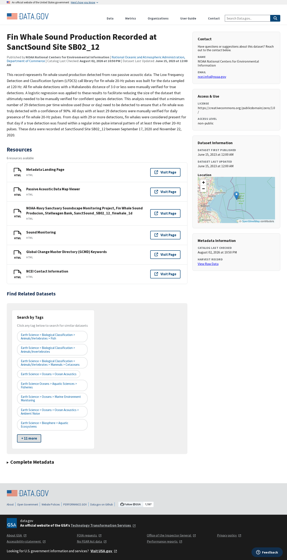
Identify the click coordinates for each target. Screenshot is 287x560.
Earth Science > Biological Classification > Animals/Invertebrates (48, 349)
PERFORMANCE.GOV (75, 504)
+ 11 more (29, 438)
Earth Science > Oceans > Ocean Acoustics (48, 374)
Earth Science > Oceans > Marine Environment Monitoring (51, 398)
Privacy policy (227, 535)
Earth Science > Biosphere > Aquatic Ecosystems (44, 424)
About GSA (14, 535)
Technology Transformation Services (101, 525)
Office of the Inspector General (169, 535)
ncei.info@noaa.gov (212, 76)
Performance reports (162, 541)
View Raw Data (208, 264)
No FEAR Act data (90, 541)
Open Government (27, 504)
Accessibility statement (24, 541)
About (10, 504)
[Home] (28, 16)
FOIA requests (87, 535)
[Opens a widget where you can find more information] (267, 552)
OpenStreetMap (251, 221)
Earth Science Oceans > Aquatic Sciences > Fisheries (49, 385)
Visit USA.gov (102, 551)
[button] (236, 195)
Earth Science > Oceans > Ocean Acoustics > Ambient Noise (50, 411)
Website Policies (51, 504)
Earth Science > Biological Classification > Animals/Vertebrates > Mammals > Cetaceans (50, 363)
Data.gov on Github (101, 504)
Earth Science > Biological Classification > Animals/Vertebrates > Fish (48, 336)
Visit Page (168, 172)
